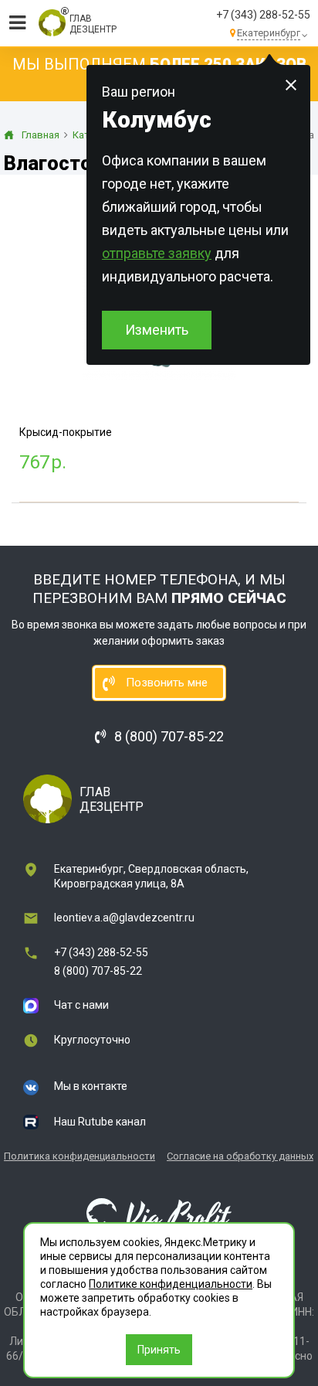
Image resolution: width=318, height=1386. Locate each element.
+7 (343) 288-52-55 (263, 15)
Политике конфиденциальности (170, 1284)
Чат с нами (81, 1005)
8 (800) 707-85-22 (98, 971)
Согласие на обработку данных (240, 1156)
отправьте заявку (156, 253)
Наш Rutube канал (100, 1121)
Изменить (156, 330)
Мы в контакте (90, 1086)
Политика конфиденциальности (79, 1156)
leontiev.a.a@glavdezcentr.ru (124, 917)
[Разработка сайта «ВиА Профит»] (159, 1216)
